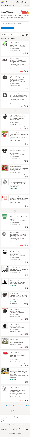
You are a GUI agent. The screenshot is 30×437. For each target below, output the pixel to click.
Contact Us (15, 424)
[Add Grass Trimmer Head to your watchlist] (27, 309)
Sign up (22, 2)
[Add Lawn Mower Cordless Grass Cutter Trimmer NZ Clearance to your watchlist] (27, 267)
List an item (25, 5)
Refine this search (8, 28)
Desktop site (4, 424)
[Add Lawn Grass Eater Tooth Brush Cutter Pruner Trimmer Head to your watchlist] (27, 280)
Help (10, 424)
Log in (26, 2)
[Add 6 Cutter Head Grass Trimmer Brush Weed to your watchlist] (27, 132)
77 (22, 405)
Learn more (6, 419)
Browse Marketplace (6, 5)
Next (27, 405)
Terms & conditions (24, 424)
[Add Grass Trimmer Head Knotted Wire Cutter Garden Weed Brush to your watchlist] (27, 339)
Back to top (16, 411)
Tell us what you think (8, 421)
